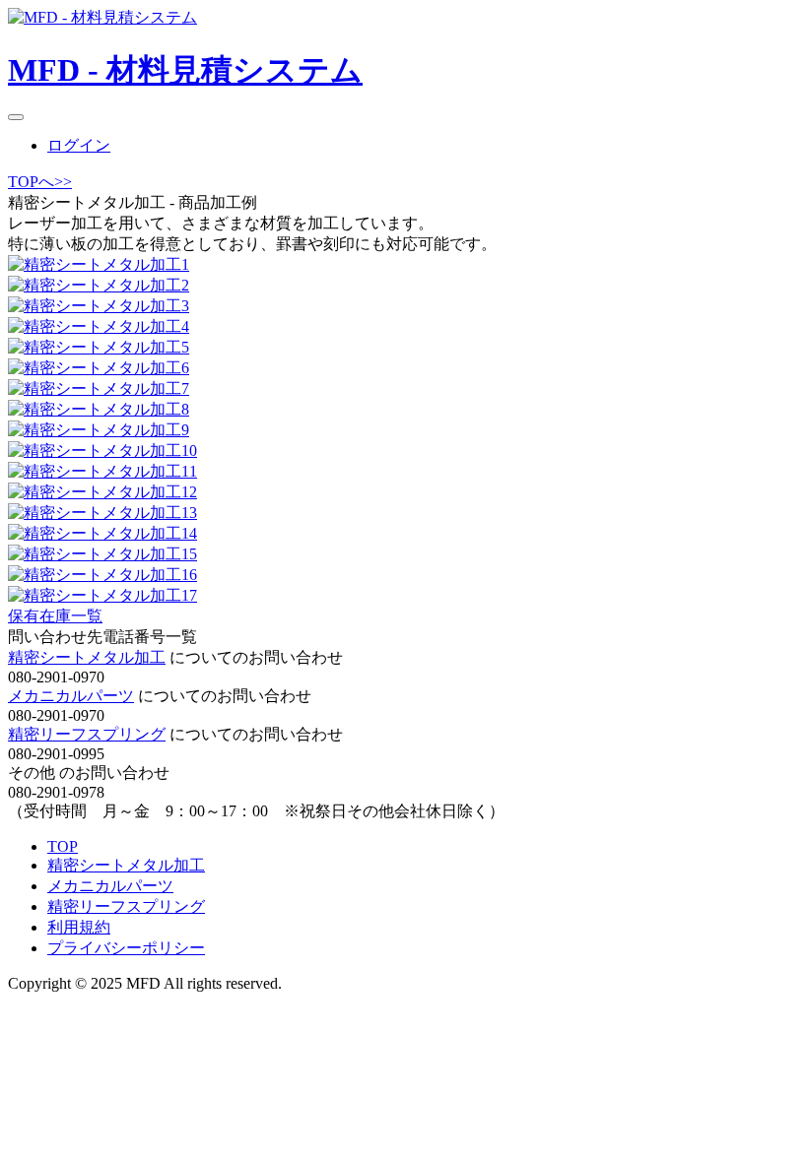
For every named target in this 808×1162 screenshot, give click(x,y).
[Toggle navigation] (16, 117)
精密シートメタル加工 (87, 657)
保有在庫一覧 (55, 616)
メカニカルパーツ (71, 695)
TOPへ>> (40, 181)
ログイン (78, 145)
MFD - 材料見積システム (185, 70)
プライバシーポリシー (126, 947)
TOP (62, 846)
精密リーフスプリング (87, 734)
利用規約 (78, 927)
